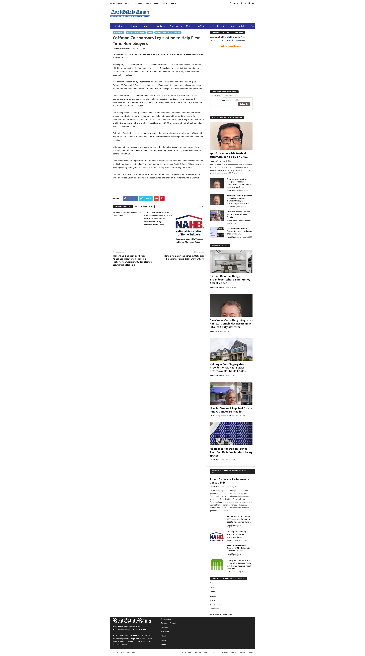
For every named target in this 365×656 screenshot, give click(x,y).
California (213, 587)
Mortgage (161, 26)
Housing (135, 26)
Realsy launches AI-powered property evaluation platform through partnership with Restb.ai (240, 199)
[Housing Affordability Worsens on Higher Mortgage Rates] (190, 223)
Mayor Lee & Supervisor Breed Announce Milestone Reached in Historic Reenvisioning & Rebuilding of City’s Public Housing (133, 260)
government (118, 32)
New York (214, 600)
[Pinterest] (241, 3)
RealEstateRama (122, 48)
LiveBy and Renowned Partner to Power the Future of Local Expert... (239, 231)
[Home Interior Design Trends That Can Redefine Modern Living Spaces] (231, 433)
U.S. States (137, 3)
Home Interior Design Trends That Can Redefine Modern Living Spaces (231, 452)
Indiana (213, 596)
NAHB (230, 540)
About (156, 3)
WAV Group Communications (239, 220)
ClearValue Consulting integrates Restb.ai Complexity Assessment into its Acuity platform (239, 183)
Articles (242, 26)
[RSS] (245, 3)
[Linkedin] (234, 3)
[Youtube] (253, 3)
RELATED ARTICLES (122, 206)
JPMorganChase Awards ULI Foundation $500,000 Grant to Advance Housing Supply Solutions (239, 564)
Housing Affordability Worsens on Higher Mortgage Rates (236, 534)
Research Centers (168, 623)
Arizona (213, 583)
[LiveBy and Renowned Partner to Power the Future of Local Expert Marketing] (217, 232)
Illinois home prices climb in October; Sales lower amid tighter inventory (184, 257)
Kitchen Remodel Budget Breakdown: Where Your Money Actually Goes (230, 279)
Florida (212, 592)
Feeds (173, 3)
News (232, 26)
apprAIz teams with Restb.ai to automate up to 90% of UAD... (230, 155)
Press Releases (218, 26)
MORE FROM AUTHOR (143, 206)
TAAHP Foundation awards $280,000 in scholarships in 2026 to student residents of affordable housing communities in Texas (158, 218)
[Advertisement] (203, 13)
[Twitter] (249, 3)
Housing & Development (136, 32)
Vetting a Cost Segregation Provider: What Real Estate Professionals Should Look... (228, 367)
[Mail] (238, 3)
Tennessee (214, 609)
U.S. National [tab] (216, 96)
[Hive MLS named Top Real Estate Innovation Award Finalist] (217, 215)
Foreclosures (176, 26)
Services (148, 3)
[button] (251, 26)
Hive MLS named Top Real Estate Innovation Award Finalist (239, 214)
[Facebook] (230, 3)
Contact (165, 3)
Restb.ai (214, 161)
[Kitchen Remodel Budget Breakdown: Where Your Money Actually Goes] (231, 261)
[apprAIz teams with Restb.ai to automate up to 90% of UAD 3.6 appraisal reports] (231, 136)
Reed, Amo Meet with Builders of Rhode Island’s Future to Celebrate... (238, 548)
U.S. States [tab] (229, 96)
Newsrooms (166, 619)
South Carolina (216, 604)
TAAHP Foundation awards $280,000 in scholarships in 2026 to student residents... (239, 519)
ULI (229, 572)
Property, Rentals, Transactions (168, 32)
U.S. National (118, 26)
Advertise (165, 632)
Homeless (147, 26)
